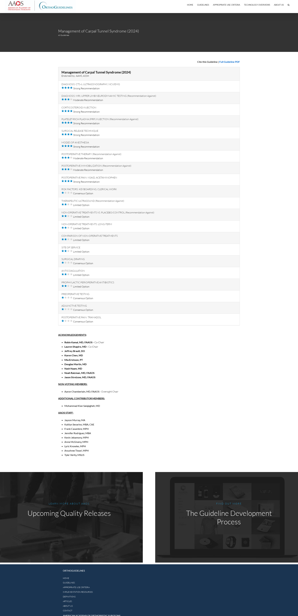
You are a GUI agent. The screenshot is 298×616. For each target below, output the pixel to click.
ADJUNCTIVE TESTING (74, 305)
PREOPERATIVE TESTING (75, 294)
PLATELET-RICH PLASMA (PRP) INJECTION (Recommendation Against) (99, 119)
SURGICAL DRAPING (73, 259)
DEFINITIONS (69, 596)
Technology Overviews (257, 5)
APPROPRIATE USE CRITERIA (76, 587)
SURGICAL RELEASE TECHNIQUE (79, 130)
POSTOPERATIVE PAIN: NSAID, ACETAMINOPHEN (89, 177)
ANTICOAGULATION (73, 270)
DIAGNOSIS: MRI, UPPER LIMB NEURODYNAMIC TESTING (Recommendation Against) (108, 95)
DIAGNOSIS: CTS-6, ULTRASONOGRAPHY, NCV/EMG (90, 84)
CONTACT (67, 610)
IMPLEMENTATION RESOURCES (78, 592)
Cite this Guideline (207, 61)
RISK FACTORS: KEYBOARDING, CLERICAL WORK (89, 189)
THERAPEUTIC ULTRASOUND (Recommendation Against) (92, 200)
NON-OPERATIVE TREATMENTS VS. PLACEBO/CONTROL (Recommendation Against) (107, 212)
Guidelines (203, 5)
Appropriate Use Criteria (226, 5)
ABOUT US (68, 606)
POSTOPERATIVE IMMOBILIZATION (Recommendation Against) (96, 165)
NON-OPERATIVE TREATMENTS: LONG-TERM (86, 224)
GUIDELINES (69, 582)
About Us (279, 5)
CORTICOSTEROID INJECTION (78, 107)
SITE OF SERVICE (70, 247)
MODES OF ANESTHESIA (75, 142)
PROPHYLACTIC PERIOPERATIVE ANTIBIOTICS (87, 282)
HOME (66, 578)
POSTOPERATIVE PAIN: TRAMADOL (81, 317)
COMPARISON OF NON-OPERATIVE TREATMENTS (89, 235)
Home (190, 5)
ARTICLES (67, 601)
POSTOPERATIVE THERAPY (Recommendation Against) (91, 154)
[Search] (288, 5)
